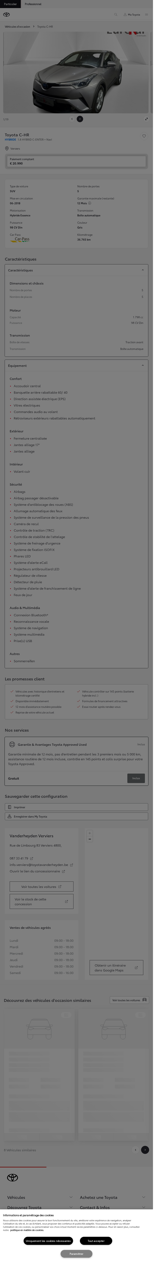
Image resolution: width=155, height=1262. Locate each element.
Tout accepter (96, 1240)
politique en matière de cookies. (27, 1230)
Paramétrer (76, 1253)
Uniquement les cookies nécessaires (48, 1240)
